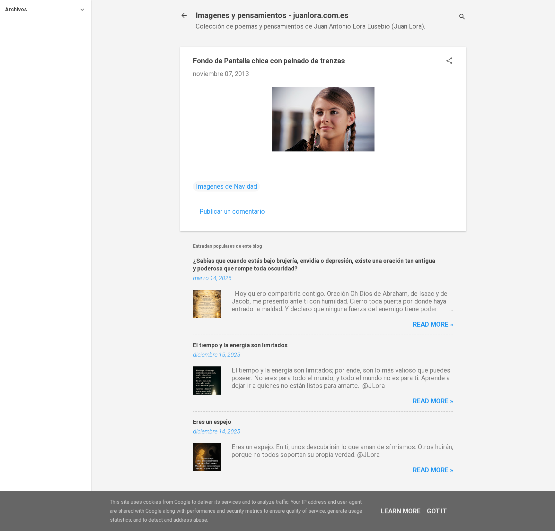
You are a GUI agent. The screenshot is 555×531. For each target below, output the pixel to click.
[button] (449, 61)
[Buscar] (462, 17)
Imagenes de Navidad (226, 186)
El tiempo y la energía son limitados (240, 345)
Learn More (400, 511)
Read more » (433, 324)
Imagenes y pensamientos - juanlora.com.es (272, 15)
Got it (437, 511)
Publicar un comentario (232, 211)
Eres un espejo (212, 421)
